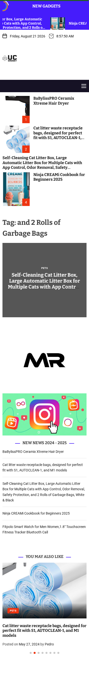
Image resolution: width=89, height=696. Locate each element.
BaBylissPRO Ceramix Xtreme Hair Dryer (53, 100)
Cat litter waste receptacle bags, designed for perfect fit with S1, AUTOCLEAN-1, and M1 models (58, 135)
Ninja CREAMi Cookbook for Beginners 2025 (59, 177)
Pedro (49, 644)
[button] (10, 613)
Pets (44, 268)
